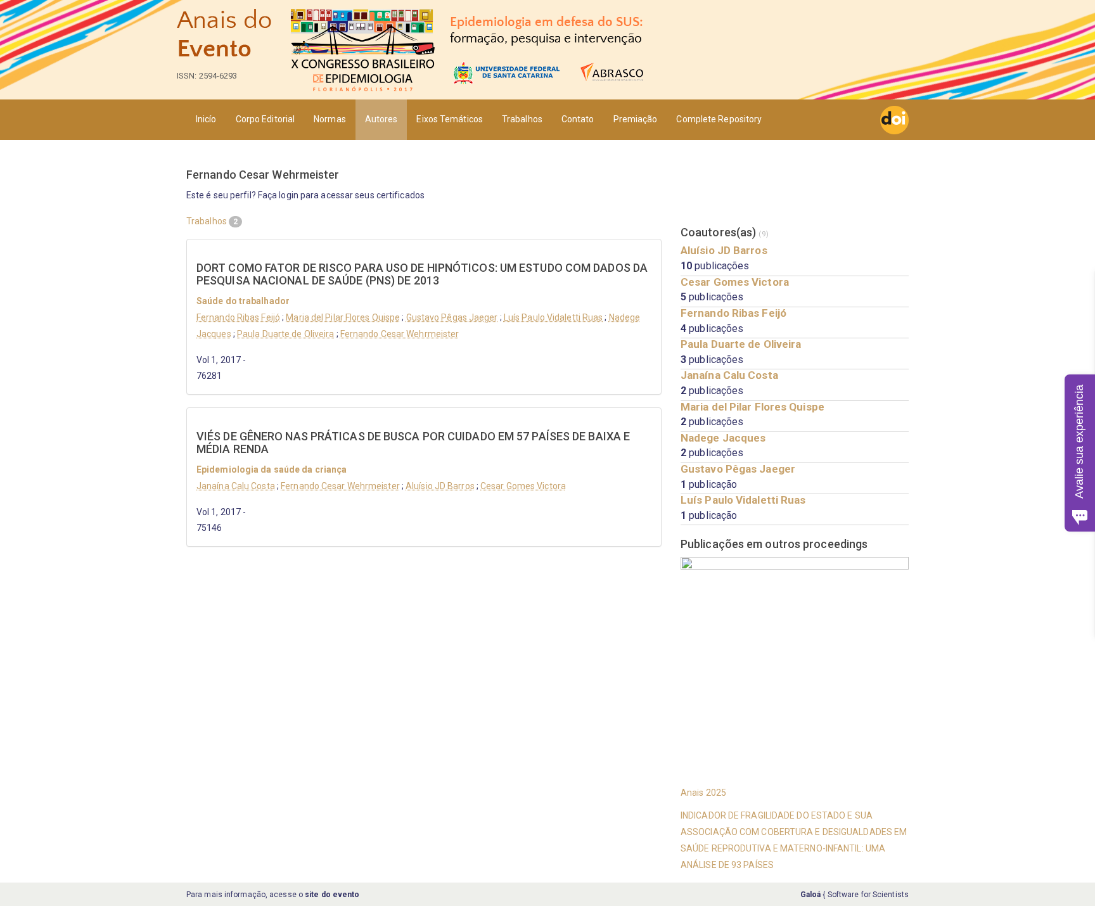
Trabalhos (522, 119)
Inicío (206, 119)
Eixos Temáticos (449, 119)
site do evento (332, 894)
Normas (330, 119)
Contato (577, 119)
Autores (381, 119)
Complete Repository (719, 119)
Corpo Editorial (265, 119)
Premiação (635, 119)
